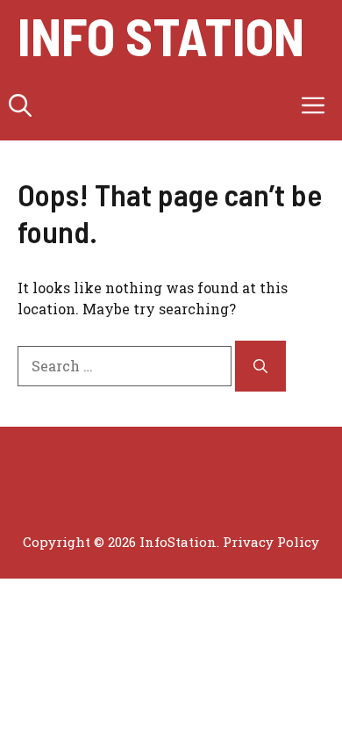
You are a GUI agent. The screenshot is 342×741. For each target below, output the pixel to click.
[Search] (260, 366)
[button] (20, 105)
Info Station (161, 35)
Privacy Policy (271, 541)
